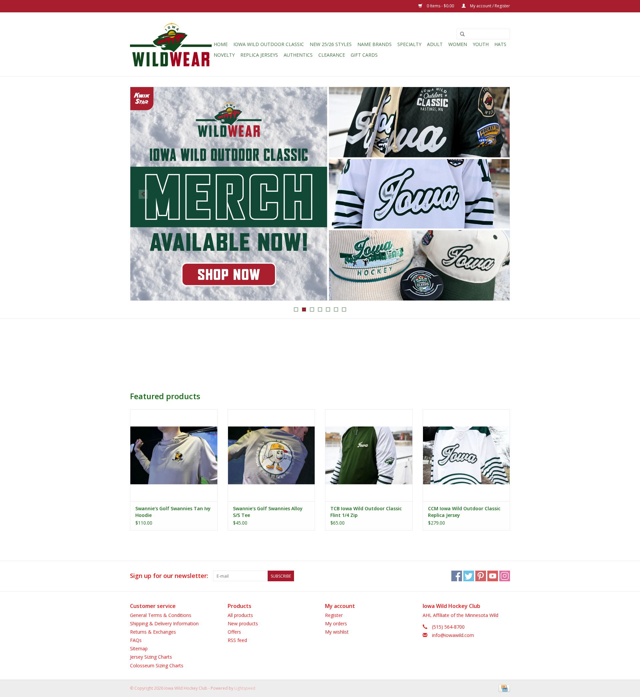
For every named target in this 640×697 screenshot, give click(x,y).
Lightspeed (244, 688)
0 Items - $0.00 (440, 6)
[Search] (462, 34)
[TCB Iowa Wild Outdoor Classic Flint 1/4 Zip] (369, 455)
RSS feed (237, 640)
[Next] (496, 194)
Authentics (298, 55)
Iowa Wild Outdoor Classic (268, 44)
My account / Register (489, 6)
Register (334, 615)
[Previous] (143, 194)
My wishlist (337, 632)
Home (221, 44)
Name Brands (374, 44)
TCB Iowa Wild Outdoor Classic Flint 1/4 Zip (366, 511)
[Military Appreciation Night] (320, 193)
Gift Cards (364, 55)
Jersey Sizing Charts (151, 657)
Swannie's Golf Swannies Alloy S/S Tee (268, 511)
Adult (435, 44)
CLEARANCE (331, 55)
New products (243, 623)
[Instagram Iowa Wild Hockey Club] (504, 576)
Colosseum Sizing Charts (156, 665)
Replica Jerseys (259, 55)
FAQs (136, 640)
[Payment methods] (503, 688)
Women (457, 44)
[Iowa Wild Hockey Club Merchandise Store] (171, 44)
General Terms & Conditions (160, 615)
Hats (500, 44)
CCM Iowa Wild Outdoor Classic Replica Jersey (464, 511)
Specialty (409, 44)
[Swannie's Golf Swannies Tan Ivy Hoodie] (174, 455)
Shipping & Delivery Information (164, 623)
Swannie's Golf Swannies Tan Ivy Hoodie (173, 511)
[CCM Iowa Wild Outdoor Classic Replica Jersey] (466, 455)
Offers (234, 632)
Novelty (224, 55)
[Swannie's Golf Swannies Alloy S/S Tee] (271, 455)
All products (240, 615)
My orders (336, 623)
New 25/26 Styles (331, 44)
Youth (481, 44)
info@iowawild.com (453, 635)
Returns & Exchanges (153, 632)
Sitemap (139, 648)
